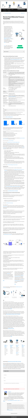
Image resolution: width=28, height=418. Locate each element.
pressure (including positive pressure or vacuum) (16, 59)
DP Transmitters (15, 400)
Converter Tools (8, 9)
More (3, 280)
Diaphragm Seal (11, 400)
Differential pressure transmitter (8, 234)
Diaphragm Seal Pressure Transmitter (17, 346)
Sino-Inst (5, 45)
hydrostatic (8, 273)
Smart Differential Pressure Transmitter (13, 190)
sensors (4, 365)
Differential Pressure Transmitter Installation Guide (13, 142)
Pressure (9, 400)
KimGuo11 (19, 400)
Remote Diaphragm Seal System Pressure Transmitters (13, 314)
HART (4, 42)
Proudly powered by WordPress (14, 413)
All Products (4, 9)
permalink (4, 401)
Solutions (12, 9)
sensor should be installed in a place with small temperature (13, 186)
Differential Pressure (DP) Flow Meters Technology (14, 361)
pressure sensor (5, 206)
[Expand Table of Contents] (23, 51)
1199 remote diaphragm (10, 140)
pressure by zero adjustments (12, 96)
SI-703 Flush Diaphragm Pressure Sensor (13, 164)
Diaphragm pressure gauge (9, 202)
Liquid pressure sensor (11, 328)
